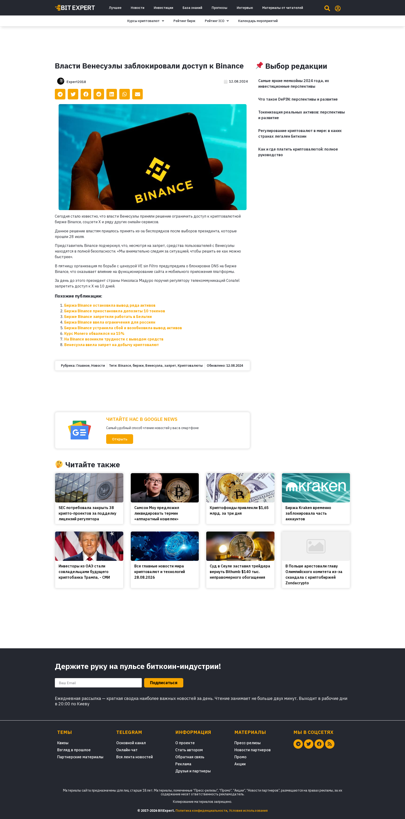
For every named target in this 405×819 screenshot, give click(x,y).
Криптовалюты (190, 365)
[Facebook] (319, 744)
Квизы (62, 742)
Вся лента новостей (134, 757)
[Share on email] (137, 94)
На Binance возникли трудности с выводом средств (113, 339)
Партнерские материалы (80, 757)
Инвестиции (163, 8)
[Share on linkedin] (111, 94)
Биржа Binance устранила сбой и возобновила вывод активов (123, 327)
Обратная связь (189, 757)
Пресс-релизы (247, 742)
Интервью (245, 8)
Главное (83, 365)
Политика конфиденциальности (201, 810)
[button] (119, 439)
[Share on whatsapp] (124, 94)
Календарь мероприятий (258, 21)
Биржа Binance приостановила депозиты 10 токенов (114, 311)
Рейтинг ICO (214, 21)
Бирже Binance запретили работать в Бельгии (108, 316)
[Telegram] (298, 744)
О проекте (185, 742)
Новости (137, 8)
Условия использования (248, 810)
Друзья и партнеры (193, 771)
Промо (240, 757)
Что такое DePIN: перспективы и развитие (298, 99)
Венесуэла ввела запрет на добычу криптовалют (111, 344)
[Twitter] (308, 744)
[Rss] (329, 744)
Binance (124, 365)
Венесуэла (154, 365)
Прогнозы (219, 8)
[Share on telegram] (60, 94)
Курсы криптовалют (143, 21)
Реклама (183, 764)
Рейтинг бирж (184, 21)
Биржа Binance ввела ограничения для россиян (109, 322)
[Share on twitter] (73, 94)
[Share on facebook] (86, 94)
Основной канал (131, 742)
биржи (138, 365)
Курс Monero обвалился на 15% (94, 333)
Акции (240, 764)
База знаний (192, 8)
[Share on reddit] (99, 94)
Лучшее (115, 8)
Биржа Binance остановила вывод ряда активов (109, 305)
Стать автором (189, 749)
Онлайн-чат (127, 749)
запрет (170, 365)
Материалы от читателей (282, 8)
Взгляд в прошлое (74, 749)
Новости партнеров (252, 749)
